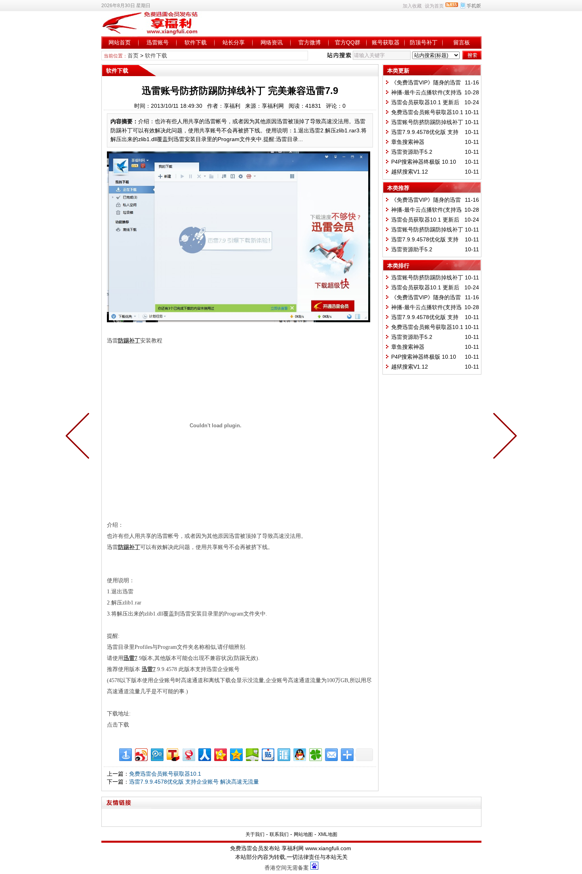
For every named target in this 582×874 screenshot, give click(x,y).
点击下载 (118, 725)
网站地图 (303, 834)
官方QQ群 (347, 42)
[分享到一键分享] (125, 753)
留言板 (461, 42)
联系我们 (279, 834)
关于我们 (254, 834)
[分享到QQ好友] (299, 753)
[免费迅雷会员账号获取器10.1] (503, 437)
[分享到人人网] (204, 753)
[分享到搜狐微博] (172, 753)
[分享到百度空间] (251, 753)
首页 (133, 55)
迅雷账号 (157, 42)
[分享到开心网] (220, 753)
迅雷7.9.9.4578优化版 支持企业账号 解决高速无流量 (194, 781)
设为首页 (434, 6)
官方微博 (310, 42)
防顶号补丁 (423, 42)
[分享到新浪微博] (140, 753)
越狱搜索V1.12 (409, 171)
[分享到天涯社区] (283, 753)
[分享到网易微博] (188, 753)
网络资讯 (272, 42)
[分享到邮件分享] (330, 753)
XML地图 (327, 834)
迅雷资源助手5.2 (411, 152)
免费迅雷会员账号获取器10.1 (165, 774)
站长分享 (234, 42)
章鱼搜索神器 (407, 142)
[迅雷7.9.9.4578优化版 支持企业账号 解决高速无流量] (79, 437)
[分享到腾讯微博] (156, 753)
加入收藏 (412, 6)
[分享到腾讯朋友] (315, 753)
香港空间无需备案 (286, 867)
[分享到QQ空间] (235, 753)
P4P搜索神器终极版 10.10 (423, 162)
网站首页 (119, 42)
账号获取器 (385, 42)
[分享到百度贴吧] (267, 753)
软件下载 (195, 42)
